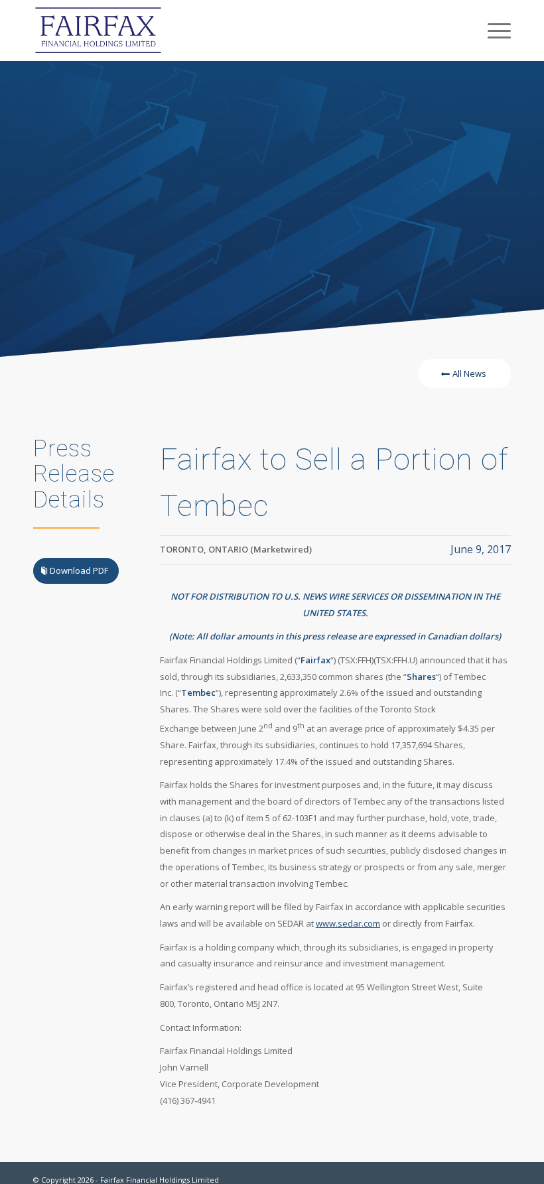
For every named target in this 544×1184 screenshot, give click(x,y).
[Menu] (492, 30)
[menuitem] (492, 30)
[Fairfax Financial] (98, 30)
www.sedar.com (348, 923)
